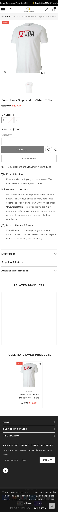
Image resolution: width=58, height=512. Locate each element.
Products (16, 16)
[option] (29, 48)
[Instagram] (5, 470)
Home (4, 16)
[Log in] (46, 9)
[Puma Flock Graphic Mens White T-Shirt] (29, 375)
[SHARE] (54, 149)
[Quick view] (40, 364)
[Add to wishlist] (48, 149)
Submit (47, 460)
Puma (29, 391)
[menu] (3, 9)
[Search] (11, 9)
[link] (15, 334)
